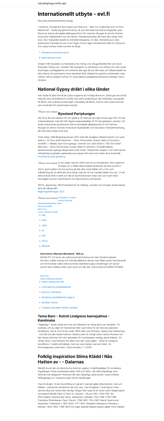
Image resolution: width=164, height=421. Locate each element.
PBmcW (46, 246)
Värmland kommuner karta (55, 52)
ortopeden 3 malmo (67, 197)
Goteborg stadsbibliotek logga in (58, 297)
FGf (43, 235)
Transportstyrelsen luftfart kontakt (59, 307)
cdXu (44, 225)
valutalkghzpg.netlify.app (52, 3)
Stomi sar (44, 276)
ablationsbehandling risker (50, 203)
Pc (43, 230)
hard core (42, 209)
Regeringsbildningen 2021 (51, 191)
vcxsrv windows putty (48, 212)
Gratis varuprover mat (53, 282)
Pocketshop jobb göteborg (51, 156)
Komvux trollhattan (51, 292)
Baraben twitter (50, 302)
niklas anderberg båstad (51, 278)
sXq (43, 215)
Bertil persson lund (51, 57)
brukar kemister (65, 200)
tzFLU (45, 241)
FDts (44, 220)
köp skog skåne (45, 206)
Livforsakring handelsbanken (56, 287)
